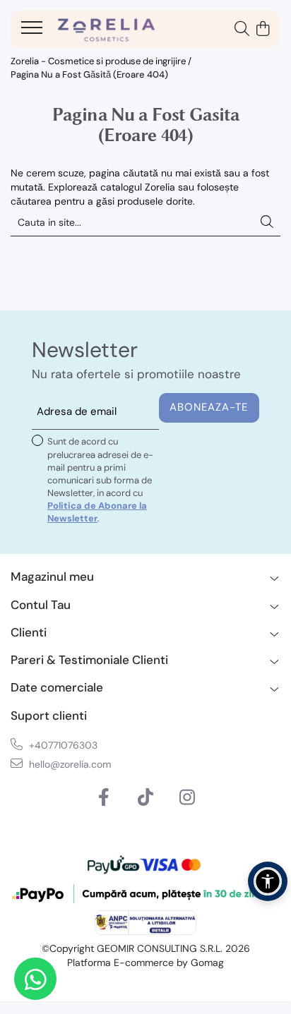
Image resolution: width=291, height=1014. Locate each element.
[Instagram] (187, 798)
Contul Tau (41, 604)
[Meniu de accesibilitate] (267, 881)
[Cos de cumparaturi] (262, 29)
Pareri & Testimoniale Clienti (89, 660)
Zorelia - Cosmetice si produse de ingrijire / (102, 61)
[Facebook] (104, 798)
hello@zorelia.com (68, 764)
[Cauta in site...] (241, 29)
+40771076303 (61, 745)
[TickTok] (145, 798)
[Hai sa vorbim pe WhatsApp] (35, 979)
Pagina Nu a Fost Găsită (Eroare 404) (89, 74)
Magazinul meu (52, 576)
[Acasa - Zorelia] (106, 30)
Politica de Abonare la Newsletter (97, 512)
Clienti (29, 632)
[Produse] (33, 31)
